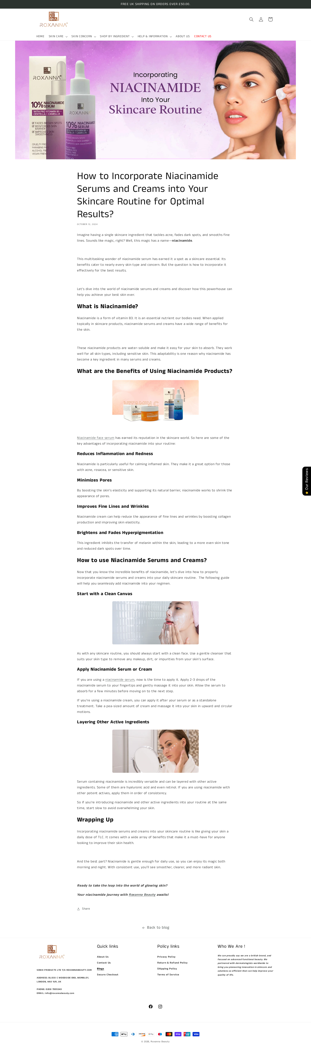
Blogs (100, 969)
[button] (58, 36)
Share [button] (86, 909)
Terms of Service (168, 974)
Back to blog (158, 927)
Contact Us (104, 963)
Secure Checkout (107, 974)
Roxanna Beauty (160, 1041)
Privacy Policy (166, 957)
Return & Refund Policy (172, 963)
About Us (103, 957)
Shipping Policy (167, 969)
